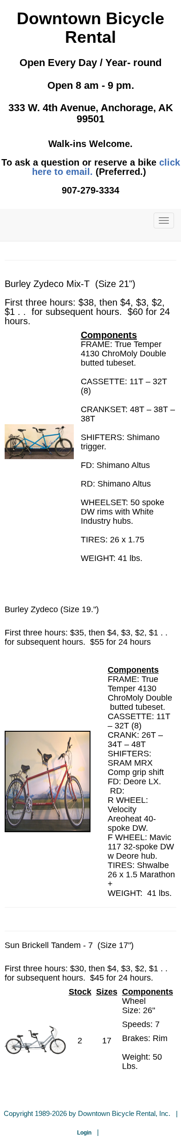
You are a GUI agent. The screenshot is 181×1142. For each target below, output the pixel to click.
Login (84, 1132)
